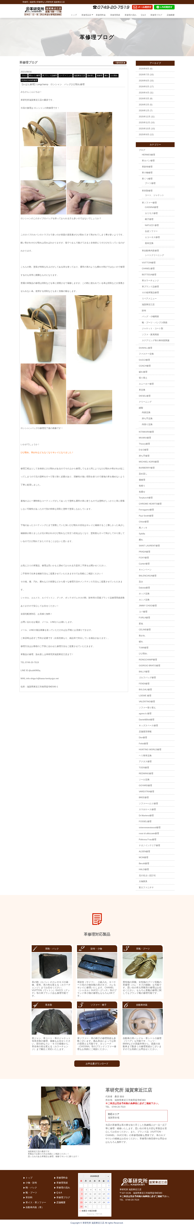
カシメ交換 (144, 599)
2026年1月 (144, 110)
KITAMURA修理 (146, 432)
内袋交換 (146, 412)
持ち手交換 (147, 418)
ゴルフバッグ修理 (147, 677)
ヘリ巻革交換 (145, 755)
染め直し (91, 76)
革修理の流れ (130, 15)
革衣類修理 (147, 190)
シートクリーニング (154, 255)
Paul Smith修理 (146, 516)
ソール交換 (144, 779)
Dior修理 (143, 737)
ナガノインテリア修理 (149, 845)
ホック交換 (144, 593)
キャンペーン (145, 569)
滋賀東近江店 (79, 76)
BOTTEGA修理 (149, 274)
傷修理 (99, 76)
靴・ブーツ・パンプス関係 (154, 322)
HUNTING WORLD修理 (150, 749)
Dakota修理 (144, 587)
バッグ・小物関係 (150, 316)
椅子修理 (149, 219)
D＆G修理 (143, 449)
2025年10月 (144, 128)
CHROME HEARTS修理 (150, 504)
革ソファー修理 (149, 202)
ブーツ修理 (150, 183)
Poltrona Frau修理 (147, 839)
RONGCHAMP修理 (29, 80)
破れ (141, 641)
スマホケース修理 (147, 809)
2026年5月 (144, 86)
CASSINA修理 (151, 207)
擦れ (106, 76)
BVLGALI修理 (145, 689)
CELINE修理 (145, 629)
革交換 (142, 390)
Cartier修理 (144, 563)
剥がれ (142, 635)
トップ (74, 15)
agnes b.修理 (145, 713)
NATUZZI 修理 (152, 225)
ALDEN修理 (144, 851)
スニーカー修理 (146, 384)
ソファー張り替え (147, 707)
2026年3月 (144, 98)
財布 (144, 310)
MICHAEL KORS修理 (149, 461)
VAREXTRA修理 (146, 791)
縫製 (141, 408)
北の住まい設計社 (147, 875)
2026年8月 (144, 68)
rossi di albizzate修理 (149, 833)
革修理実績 (115, 15)
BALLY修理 (144, 671)
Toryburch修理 (146, 497)
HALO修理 (144, 869)
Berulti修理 (144, 863)
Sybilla (142, 533)
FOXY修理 (144, 557)
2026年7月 (144, 74)
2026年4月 (144, 92)
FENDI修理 (144, 683)
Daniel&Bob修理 (146, 719)
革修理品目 (86, 15)
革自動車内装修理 (150, 250)
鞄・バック (31, 1187)
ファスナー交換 (146, 354)
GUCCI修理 (144, 360)
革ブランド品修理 (49, 76)
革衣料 (29, 1197)
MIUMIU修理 (145, 437)
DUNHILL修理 (145, 348)
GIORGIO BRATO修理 (149, 665)
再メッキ (143, 527)
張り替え (143, 378)
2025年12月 (144, 116)
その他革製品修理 (150, 292)
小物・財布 (31, 1182)
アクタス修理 (145, 761)
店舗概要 (171, 15)
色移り (142, 485)
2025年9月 (144, 134)
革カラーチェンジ (150, 280)
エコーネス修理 (152, 237)
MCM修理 (143, 857)
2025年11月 (144, 122)
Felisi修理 (143, 743)
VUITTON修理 (149, 262)
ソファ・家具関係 (150, 334)
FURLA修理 (144, 617)
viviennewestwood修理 (150, 827)
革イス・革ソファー (36, 1202)
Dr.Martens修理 (146, 815)
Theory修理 (144, 444)
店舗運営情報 (145, 731)
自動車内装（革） (35, 1207)
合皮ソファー (151, 231)
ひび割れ (114, 76)
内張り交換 (147, 424)
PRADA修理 (144, 551)
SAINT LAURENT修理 (149, 545)
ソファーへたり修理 (148, 803)
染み (141, 581)
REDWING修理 (146, 773)
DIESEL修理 (145, 396)
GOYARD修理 (145, 785)
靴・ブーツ (31, 1192)
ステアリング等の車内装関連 (155, 340)
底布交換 (149, 243)
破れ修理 (143, 372)
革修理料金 (101, 15)
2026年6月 (144, 80)
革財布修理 (147, 166)
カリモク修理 (151, 213)
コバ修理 (143, 611)
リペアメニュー (65, 76)
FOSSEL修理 (145, 821)
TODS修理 (144, 767)
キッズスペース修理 (148, 725)
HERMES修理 (148, 154)
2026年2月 (144, 104)
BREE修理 (144, 797)
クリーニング (145, 402)
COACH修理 (145, 366)
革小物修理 (147, 172)
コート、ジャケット (154, 195)
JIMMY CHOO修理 (148, 605)
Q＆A (143, 15)
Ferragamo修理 (146, 509)
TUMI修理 (143, 647)
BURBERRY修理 (147, 468)
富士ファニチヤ (146, 887)
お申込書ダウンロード (97, 1063)
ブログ (24, 76)
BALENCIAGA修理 (147, 575)
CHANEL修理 (148, 268)
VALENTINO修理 (147, 701)
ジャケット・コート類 (152, 328)
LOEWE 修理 (145, 695)
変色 (141, 623)
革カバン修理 (34, 76)
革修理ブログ (156, 15)
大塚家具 (143, 881)
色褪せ (142, 492)
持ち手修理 (144, 456)
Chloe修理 (144, 521)
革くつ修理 (147, 178)
